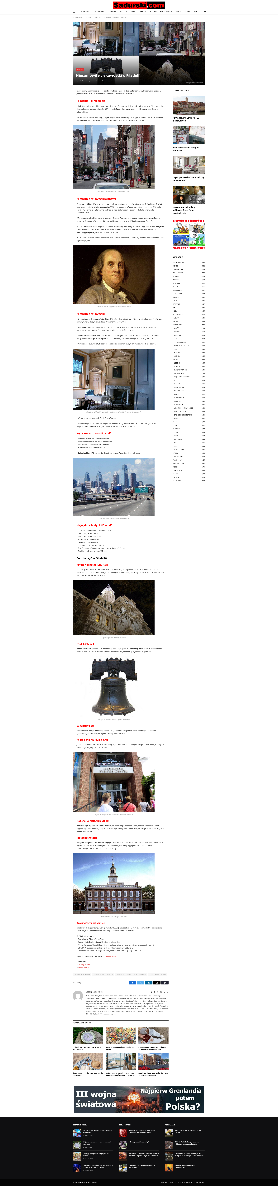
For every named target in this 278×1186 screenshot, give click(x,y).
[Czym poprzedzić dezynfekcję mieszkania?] (189, 165)
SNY (174, 443)
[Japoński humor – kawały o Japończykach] (169, 1168)
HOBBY (175, 287)
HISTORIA (176, 283)
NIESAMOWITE (100, 12)
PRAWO (175, 425)
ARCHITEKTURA (178, 262)
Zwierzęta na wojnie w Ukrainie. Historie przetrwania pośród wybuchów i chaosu (144, 1155)
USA (177, 339)
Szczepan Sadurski (94, 992)
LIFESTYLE (176, 304)
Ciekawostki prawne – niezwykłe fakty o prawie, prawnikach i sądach (98, 1166)
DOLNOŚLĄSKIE (179, 373)
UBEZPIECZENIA (178, 463)
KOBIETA (176, 297)
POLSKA (175, 359)
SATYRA (175, 432)
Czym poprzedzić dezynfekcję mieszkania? (188, 179)
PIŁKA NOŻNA (179, 450)
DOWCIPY (112, 12)
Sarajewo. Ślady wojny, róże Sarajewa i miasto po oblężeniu (153, 1074)
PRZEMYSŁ (176, 429)
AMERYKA (80, 69)
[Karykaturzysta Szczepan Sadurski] (189, 135)
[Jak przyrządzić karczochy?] (123, 1145)
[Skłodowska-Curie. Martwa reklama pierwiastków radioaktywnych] (123, 1133)
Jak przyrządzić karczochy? (139, 1142)
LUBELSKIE (178, 380)
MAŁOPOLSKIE (179, 387)
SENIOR (175, 436)
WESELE (175, 467)
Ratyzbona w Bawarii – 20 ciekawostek (186, 119)
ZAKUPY (175, 474)
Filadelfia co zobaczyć (124, 974)
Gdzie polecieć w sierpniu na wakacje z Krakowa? (88, 1074)
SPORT (133, 12)
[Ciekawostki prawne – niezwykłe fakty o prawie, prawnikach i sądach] (77, 1168)
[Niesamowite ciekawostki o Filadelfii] (139, 53)
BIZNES (178, 12)
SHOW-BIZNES (178, 439)
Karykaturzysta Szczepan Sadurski (186, 149)
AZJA (175, 349)
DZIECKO (176, 280)
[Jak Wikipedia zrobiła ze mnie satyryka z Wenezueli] (77, 1133)
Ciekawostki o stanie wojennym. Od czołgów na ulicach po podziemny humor (190, 1155)
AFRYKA (177, 332)
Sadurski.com (110, 956)
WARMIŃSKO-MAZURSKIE (183, 408)
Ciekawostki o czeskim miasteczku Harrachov (142, 1166)
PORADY (176, 418)
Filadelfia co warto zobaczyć (103, 974)
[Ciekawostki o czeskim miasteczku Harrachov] (123, 1168)
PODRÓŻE (123, 12)
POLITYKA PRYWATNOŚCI (185, 1182)
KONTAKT (197, 12)
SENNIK (187, 12)
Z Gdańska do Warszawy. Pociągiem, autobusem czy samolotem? (152, 1048)
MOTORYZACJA (166, 12)
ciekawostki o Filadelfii (82, 974)
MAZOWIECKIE (179, 391)
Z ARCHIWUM (177, 470)
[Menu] (74, 12)
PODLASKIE (178, 401)
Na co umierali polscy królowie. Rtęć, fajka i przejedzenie (184, 210)
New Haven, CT (84, 967)
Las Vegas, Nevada (85, 964)
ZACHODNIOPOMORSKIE (183, 415)
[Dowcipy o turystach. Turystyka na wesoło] (121, 1035)
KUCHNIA (153, 12)
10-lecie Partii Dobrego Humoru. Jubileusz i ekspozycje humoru (187, 1143)
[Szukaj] (205, 11)
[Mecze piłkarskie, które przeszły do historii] (169, 1133)
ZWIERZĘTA (177, 481)
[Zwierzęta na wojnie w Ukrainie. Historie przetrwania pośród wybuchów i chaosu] (123, 1156)
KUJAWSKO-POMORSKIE (182, 377)
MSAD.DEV (95, 1182)
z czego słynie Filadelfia (157, 974)
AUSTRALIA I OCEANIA (182, 346)
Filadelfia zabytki (140, 974)
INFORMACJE (177, 290)
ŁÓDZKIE (177, 363)
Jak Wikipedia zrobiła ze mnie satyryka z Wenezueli (98, 1131)
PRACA (175, 422)
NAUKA (175, 321)
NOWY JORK (181, 342)
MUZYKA (176, 318)
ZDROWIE (142, 12)
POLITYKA (176, 356)
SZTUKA (175, 453)
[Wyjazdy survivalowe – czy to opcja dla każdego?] (88, 1035)
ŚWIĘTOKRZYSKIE (180, 370)
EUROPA (177, 353)
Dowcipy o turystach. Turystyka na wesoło (120, 1048)
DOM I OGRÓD (178, 273)
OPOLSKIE (177, 394)
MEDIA (175, 307)
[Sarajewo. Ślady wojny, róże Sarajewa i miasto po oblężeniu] (153, 1061)
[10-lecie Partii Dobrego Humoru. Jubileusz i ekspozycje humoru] (169, 1145)
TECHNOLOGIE (178, 456)
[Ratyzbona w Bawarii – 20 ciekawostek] (189, 105)
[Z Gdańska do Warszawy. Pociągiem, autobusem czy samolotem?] (153, 1035)
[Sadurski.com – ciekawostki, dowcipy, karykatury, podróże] (139, 5)
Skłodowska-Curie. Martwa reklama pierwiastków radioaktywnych (142, 1131)
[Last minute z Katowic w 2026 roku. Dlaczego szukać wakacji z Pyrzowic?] (121, 1061)
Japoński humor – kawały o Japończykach (185, 1166)
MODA (175, 311)
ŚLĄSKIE (177, 366)
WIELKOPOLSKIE (180, 411)
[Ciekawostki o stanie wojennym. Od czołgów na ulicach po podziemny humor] (169, 1156)
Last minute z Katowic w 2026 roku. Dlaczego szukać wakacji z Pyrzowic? (120, 1074)
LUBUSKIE (177, 384)
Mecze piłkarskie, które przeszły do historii (188, 1131)
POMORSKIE (178, 404)
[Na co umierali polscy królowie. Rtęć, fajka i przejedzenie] (189, 195)
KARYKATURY (177, 294)
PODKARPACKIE (179, 398)
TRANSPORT (177, 460)
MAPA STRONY (200, 1182)
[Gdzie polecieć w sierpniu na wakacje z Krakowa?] (88, 1061)
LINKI (172, 1182)
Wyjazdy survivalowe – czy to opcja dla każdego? (87, 1048)
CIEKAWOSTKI (86, 12)
